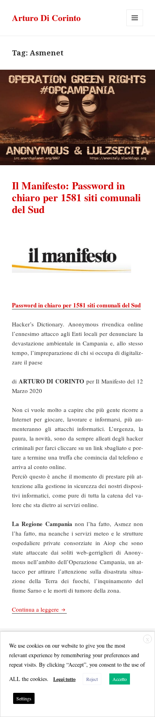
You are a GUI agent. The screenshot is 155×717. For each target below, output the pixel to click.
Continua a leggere (39, 609)
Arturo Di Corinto (46, 17)
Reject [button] (92, 679)
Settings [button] (23, 698)
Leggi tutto (64, 679)
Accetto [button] (119, 679)
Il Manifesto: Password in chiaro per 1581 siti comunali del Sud (76, 197)
